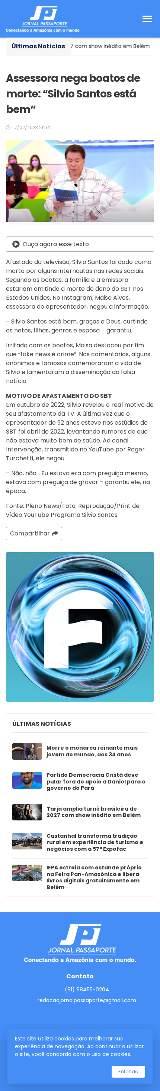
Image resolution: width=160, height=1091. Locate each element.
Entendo (128, 1071)
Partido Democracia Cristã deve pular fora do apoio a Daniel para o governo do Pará (96, 782)
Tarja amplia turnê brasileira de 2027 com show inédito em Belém (94, 812)
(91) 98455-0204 (87, 989)
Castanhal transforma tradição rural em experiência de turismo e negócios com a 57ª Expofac (95, 843)
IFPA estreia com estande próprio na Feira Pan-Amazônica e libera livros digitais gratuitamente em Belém (94, 878)
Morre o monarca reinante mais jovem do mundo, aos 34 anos (92, 751)
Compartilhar (30, 533)
